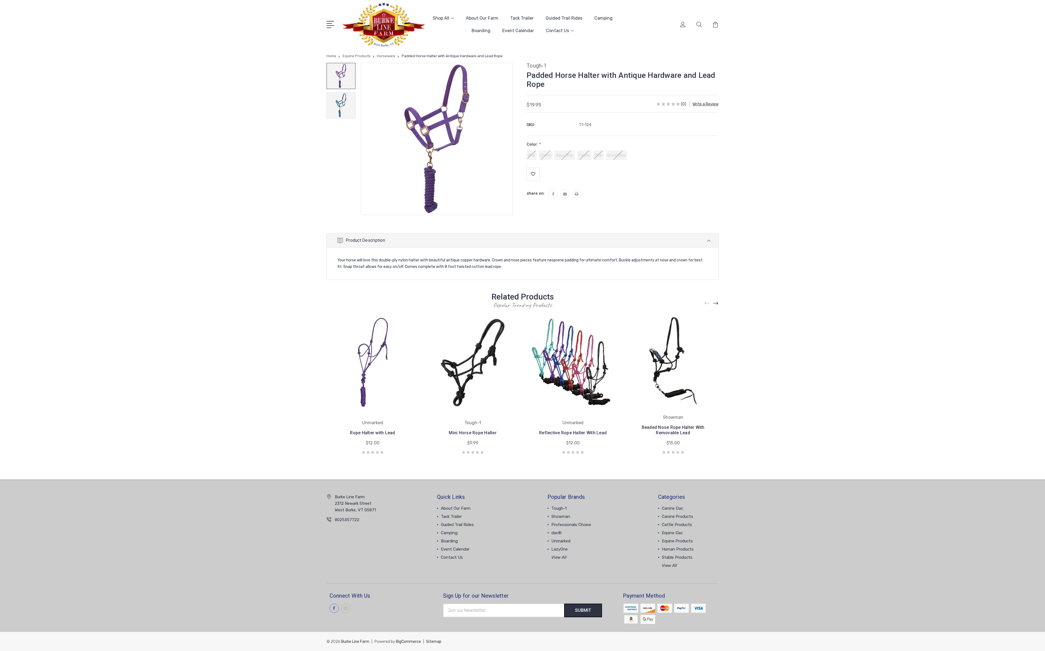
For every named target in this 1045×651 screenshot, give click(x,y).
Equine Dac (672, 532)
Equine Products (677, 541)
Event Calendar (518, 30)
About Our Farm (482, 18)
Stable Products (677, 557)
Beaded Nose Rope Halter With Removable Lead (673, 430)
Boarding (481, 30)
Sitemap (433, 641)
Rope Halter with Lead (372, 432)
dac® (556, 532)
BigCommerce (408, 641)
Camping (603, 18)
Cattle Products (677, 524)
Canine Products (677, 516)
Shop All (441, 18)
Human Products (678, 549)
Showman (560, 516)
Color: (534, 144)
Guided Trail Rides (564, 18)
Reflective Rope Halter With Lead (573, 432)
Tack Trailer (522, 18)
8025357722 (347, 519)
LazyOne (559, 549)
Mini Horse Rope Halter (473, 432)
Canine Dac (672, 508)
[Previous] (707, 303)
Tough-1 (559, 508)
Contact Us (557, 30)
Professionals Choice (571, 524)
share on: (536, 193)
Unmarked (560, 541)
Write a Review (705, 104)
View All (559, 557)
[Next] (716, 303)
